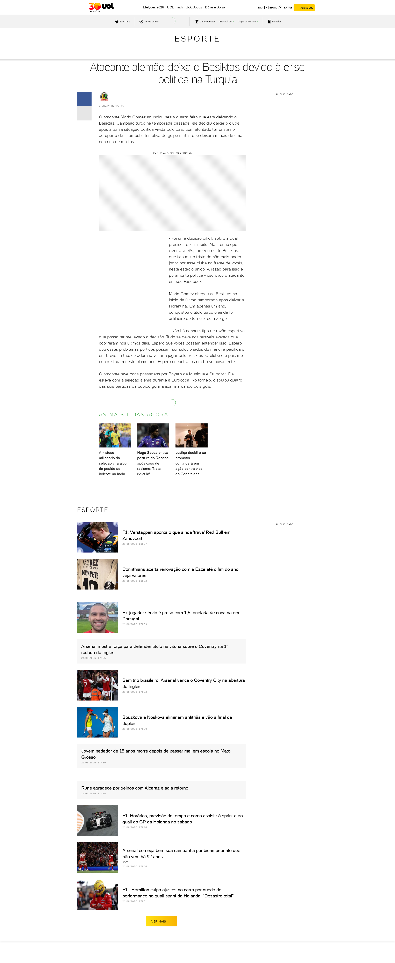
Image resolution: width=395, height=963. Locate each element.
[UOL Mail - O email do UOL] (270, 7)
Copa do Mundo (247, 21)
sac (260, 7)
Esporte (197, 39)
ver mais (158, 921)
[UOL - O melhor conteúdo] (101, 7)
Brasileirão (226, 21)
